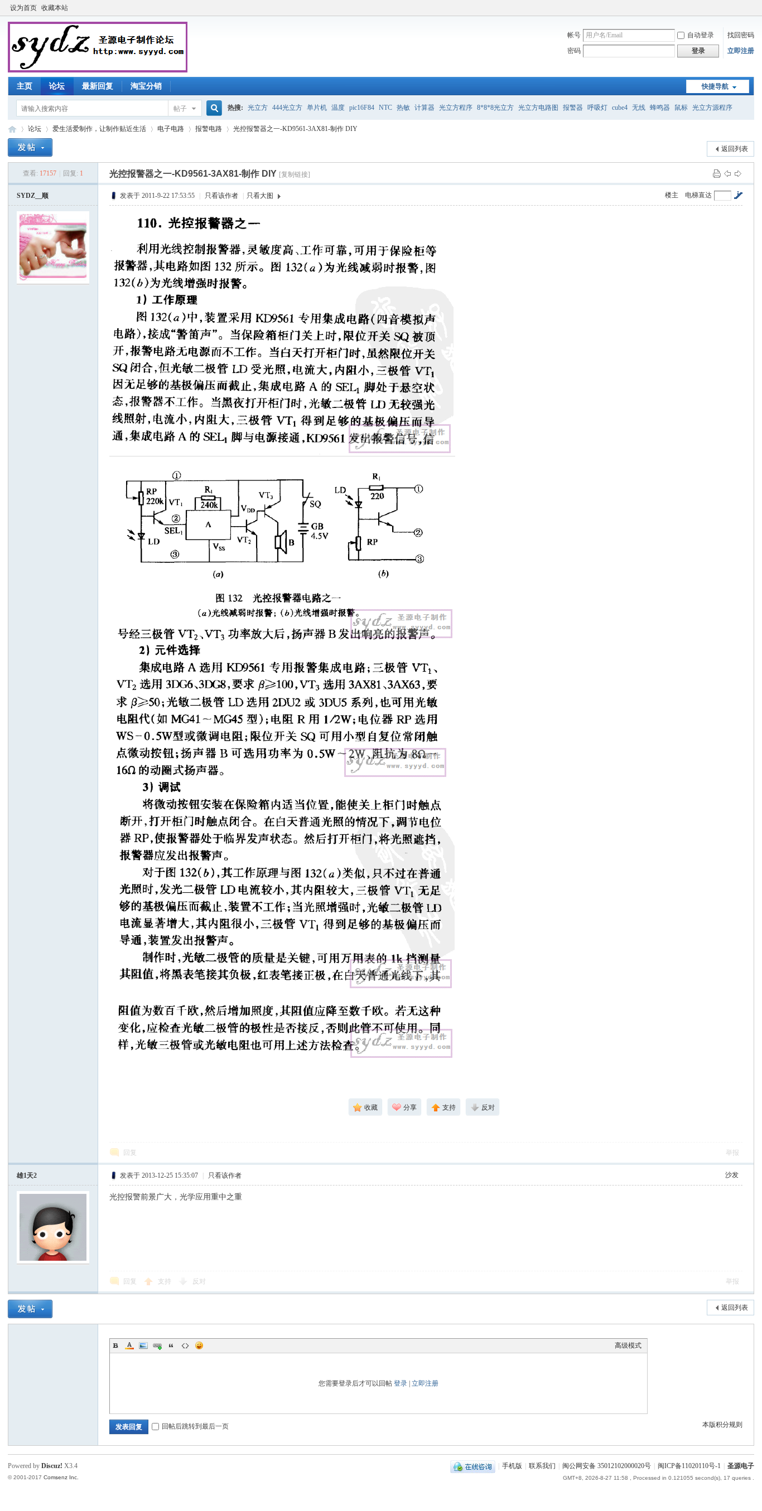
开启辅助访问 (751, 8)
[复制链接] (294, 174)
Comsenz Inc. (61, 1477)
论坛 (57, 86)
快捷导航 (715, 86)
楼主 (671, 195)
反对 (199, 1281)
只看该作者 (221, 196)
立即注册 (740, 51)
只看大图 (260, 196)
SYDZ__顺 (33, 196)
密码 (574, 51)
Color (129, 1345)
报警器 (573, 107)
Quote (171, 1345)
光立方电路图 (538, 107)
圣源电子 (740, 1466)
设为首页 (23, 8)
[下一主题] (738, 173)
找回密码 (740, 35)
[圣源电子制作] (97, 70)
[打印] (716, 173)
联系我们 (542, 1466)
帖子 (180, 109)
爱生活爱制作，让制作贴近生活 (99, 129)
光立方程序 (455, 107)
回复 (130, 1153)
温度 (338, 107)
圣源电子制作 (12, 129)
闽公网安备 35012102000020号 (606, 1466)
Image (143, 1345)
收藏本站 (54, 8)
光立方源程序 (712, 107)
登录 (400, 1383)
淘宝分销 (146, 86)
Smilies (199, 1345)
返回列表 (734, 149)
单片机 (317, 107)
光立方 (258, 107)
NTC (385, 107)
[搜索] (212, 108)
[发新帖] (30, 147)
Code (185, 1345)
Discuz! (51, 1466)
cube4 (620, 107)
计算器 (424, 107)
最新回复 (97, 86)
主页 (24, 86)
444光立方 (287, 107)
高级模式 (628, 1345)
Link (157, 1345)
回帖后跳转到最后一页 (195, 1426)
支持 (165, 1281)
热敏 (403, 107)
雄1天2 (27, 1175)
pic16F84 (361, 107)
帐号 (574, 35)
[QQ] (472, 1466)
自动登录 (700, 35)
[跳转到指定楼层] (738, 195)
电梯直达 (698, 195)
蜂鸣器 (660, 107)
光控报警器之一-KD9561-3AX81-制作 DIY (295, 129)
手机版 (512, 1466)
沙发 (732, 1175)
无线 (638, 107)
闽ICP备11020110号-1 (689, 1466)
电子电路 (170, 129)
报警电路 (208, 129)
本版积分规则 (722, 1425)
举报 (732, 1153)
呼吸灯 (597, 107)
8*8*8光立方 (495, 107)
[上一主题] (727, 173)
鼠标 (681, 107)
